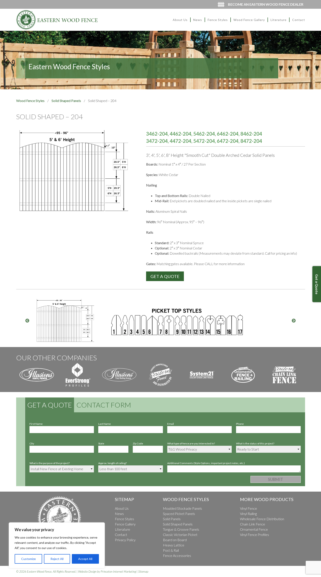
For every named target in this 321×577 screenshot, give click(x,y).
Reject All (57, 559)
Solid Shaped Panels (66, 100)
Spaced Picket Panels (179, 513)
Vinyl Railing (248, 513)
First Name (36, 423)
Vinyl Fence (248, 508)
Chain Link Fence (252, 524)
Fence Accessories (177, 555)
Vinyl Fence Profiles (254, 534)
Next (294, 321)
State (101, 443)
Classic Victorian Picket (180, 534)
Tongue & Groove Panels (181, 529)
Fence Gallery (125, 524)
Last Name (104, 423)
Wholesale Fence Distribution (262, 519)
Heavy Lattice (173, 545)
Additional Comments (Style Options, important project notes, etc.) (206, 463)
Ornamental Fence (254, 529)
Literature (278, 20)
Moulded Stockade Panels (182, 508)
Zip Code (138, 443)
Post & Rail (171, 550)
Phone (240, 423)
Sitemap (143, 571)
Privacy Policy (125, 540)
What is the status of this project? (255, 443)
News (197, 20)
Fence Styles (218, 20)
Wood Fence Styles (30, 100)
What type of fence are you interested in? (191, 443)
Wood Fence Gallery (249, 20)
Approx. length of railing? (112, 463)
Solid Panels (172, 519)
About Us (180, 20)
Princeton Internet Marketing (118, 571)
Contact (298, 20)
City (31, 443)
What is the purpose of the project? (49, 463)
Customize (28, 559)
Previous (27, 321)
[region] (57, 545)
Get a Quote (49, 405)
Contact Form (103, 405)
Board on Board (175, 540)
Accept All (85, 559)
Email (170, 423)
